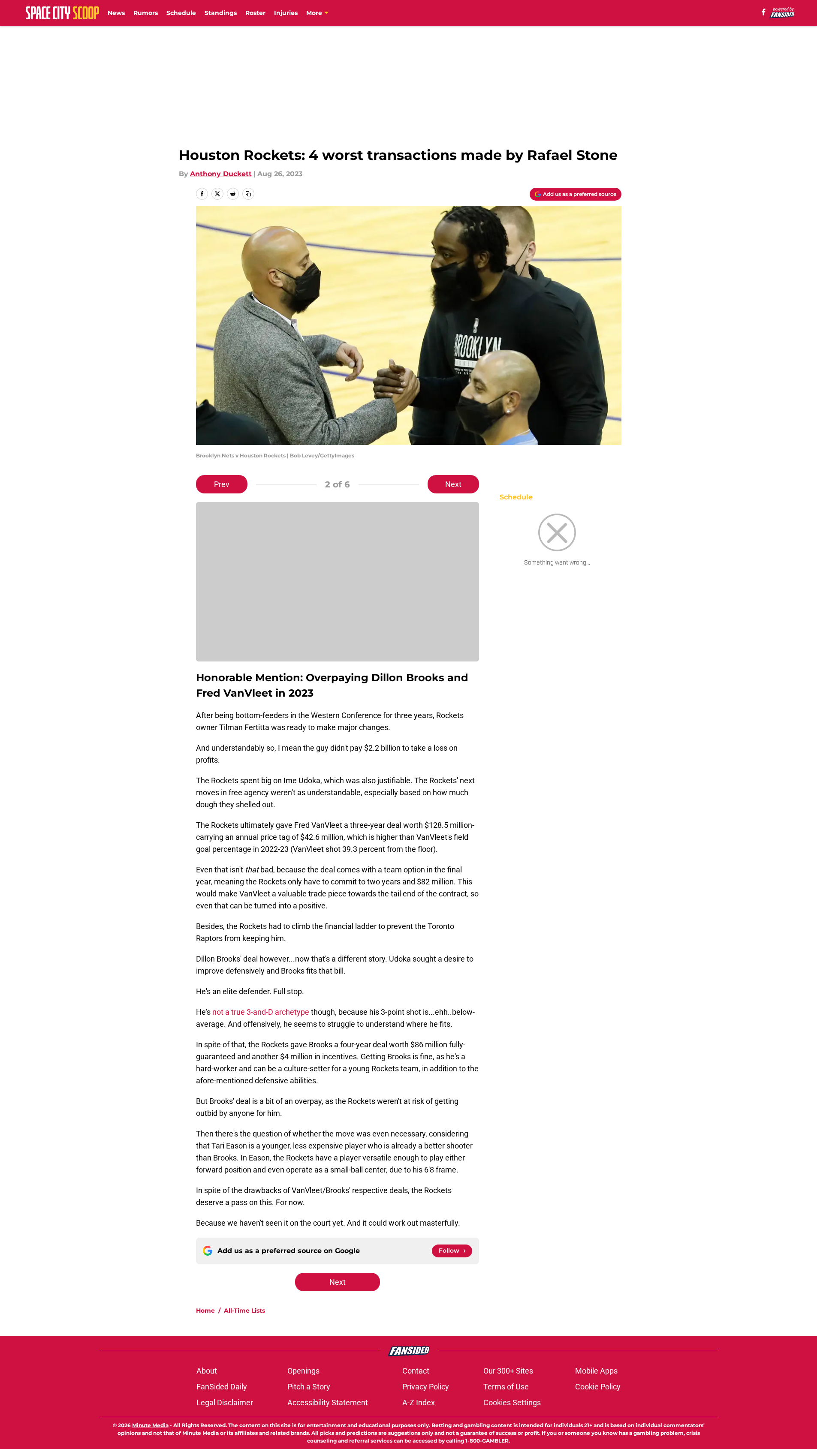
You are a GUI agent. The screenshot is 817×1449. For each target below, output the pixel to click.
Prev (221, 484)
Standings (221, 13)
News (116, 13)
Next (453, 484)
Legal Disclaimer (224, 1402)
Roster (255, 13)
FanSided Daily (221, 1386)
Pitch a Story (308, 1386)
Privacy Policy (425, 1386)
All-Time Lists (244, 1310)
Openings (303, 1370)
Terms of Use (506, 1386)
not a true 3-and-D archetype (260, 1011)
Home (205, 1310)
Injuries (286, 13)
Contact (415, 1370)
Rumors (145, 13)
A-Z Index (418, 1402)
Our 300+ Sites (508, 1370)
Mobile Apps (596, 1370)
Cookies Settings (512, 1402)
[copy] (248, 194)
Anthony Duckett (221, 174)
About (206, 1370)
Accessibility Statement (327, 1402)
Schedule (181, 13)
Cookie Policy (598, 1386)
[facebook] (764, 12)
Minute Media (150, 1425)
